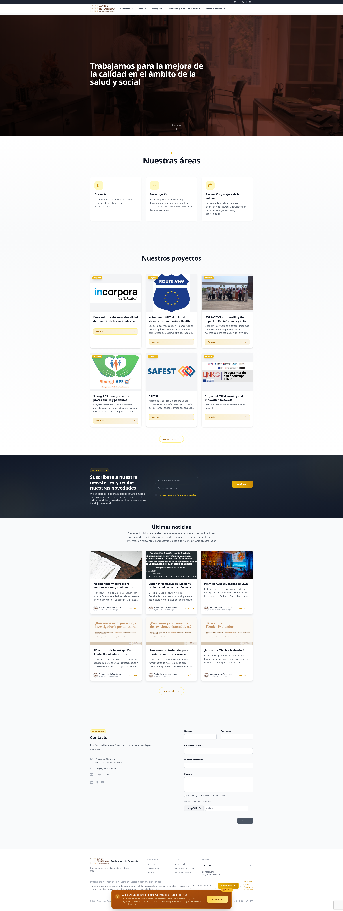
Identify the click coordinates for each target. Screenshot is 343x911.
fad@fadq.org (102, 774)
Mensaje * (189, 774)
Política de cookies (183, 872)
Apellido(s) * (226, 731)
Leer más (132, 608)
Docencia (142, 8)
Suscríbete (226, 885)
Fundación (125, 8)
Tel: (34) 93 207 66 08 (105, 768)
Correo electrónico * (193, 745)
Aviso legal (180, 864)
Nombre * (189, 731)
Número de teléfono (193, 759)
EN (250, 2)
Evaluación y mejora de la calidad (184, 8)
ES (235, 2)
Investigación (157, 8)
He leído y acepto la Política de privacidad (177, 495)
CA (243, 2)
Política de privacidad (185, 868)
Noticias (151, 872)
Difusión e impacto (213, 8)
